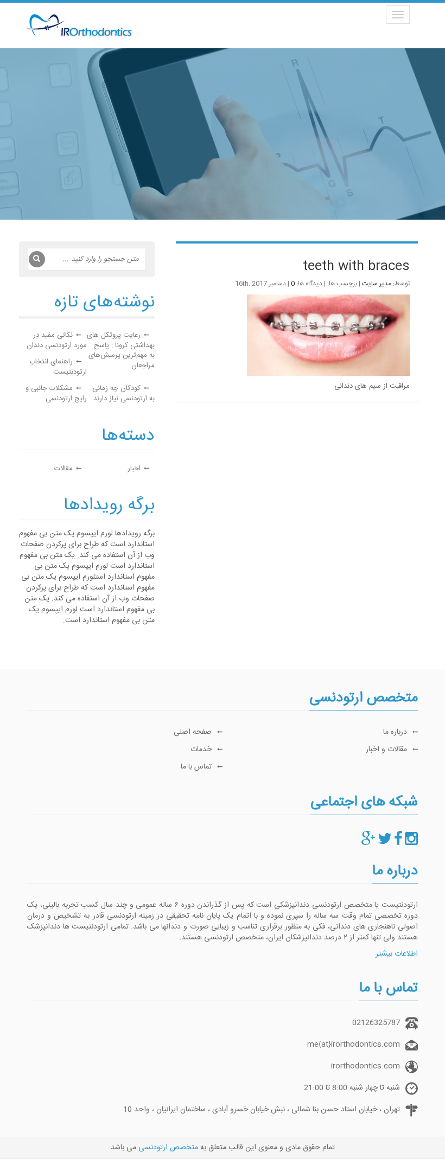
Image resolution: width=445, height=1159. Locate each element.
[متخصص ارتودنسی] (411, 842)
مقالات (63, 469)
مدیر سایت (376, 283)
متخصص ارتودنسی (168, 1147)
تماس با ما (196, 766)
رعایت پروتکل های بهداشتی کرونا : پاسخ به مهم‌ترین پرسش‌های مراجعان (121, 350)
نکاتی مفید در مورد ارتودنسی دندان (57, 340)
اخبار (134, 469)
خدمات (201, 749)
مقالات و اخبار (386, 749)
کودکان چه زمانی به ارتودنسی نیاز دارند (123, 393)
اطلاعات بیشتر (397, 954)
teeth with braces (356, 267)
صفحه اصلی (193, 732)
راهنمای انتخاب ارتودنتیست (58, 367)
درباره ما (395, 732)
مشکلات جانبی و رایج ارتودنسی (56, 393)
